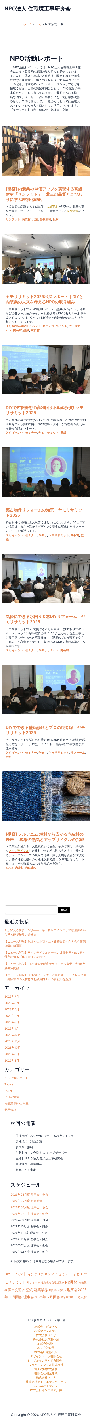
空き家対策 (67, 1297)
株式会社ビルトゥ (46, 1326)
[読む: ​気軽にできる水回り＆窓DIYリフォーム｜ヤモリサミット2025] (46, 578)
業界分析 (10, 1109)
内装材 (26, 219)
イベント (35, 326)
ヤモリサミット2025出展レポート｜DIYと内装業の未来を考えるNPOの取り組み (44, 299)
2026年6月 (11, 1003)
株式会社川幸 (46, 1343)
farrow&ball (20, 326)
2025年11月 (12, 1041)
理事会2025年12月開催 (41, 1297)
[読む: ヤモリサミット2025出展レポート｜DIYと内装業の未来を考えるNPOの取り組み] (46, 259)
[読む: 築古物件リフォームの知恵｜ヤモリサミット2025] (46, 472)
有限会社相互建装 (46, 1373)
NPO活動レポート (16, 1078)
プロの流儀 (11, 1097)
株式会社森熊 (46, 1348)
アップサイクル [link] (19, 850)
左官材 (35, 330)
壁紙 (26, 330)
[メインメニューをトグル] (83, 8)
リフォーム (78, 752)
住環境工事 (58, 1282)
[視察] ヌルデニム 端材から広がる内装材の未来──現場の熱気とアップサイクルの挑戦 (45, 837)
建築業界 (41, 1290)
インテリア (36, 1274)
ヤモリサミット (48, 432)
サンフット (13, 219)
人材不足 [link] (52, 206)
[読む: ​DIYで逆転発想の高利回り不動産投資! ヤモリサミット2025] (46, 369)
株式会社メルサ (46, 1335)
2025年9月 (11, 1054)
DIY (8, 326)
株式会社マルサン (46, 1330)
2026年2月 (11, 1022)
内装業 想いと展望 (16, 1103)
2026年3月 (11, 1016)
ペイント (61, 326)
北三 (35, 219)
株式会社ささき (46, 1377)
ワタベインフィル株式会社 (46, 1365)
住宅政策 (46, 1282)
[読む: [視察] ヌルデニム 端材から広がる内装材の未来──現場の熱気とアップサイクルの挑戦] (46, 796)
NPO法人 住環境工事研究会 (37, 8)
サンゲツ (50, 1274)
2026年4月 (11, 1009)
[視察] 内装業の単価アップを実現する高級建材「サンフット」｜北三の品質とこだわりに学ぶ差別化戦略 (44, 194)
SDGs (9, 867)
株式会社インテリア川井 (46, 1390)
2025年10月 (12, 1047)
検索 (64, 910)
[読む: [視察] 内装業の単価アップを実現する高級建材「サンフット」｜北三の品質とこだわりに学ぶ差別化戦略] (46, 151)
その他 (8, 1090)
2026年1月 (11, 1028)
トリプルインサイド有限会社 (46, 1360)
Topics (8, 1084)
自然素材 (45, 219)
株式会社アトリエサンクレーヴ (46, 1381)
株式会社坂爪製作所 (46, 1339)
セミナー (31, 432)
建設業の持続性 (57, 1290)
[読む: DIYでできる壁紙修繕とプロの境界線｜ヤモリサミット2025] (46, 689)
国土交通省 (16, 1290)
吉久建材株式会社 (46, 1369)
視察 (56, 219)
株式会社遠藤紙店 (46, 1352)
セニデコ (48, 326)
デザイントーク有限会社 (46, 1356)
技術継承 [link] (72, 211)
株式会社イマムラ (46, 1386)
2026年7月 (11, 996)
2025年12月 (12, 1035)
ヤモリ (42, 535)
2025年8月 (11, 1060)
